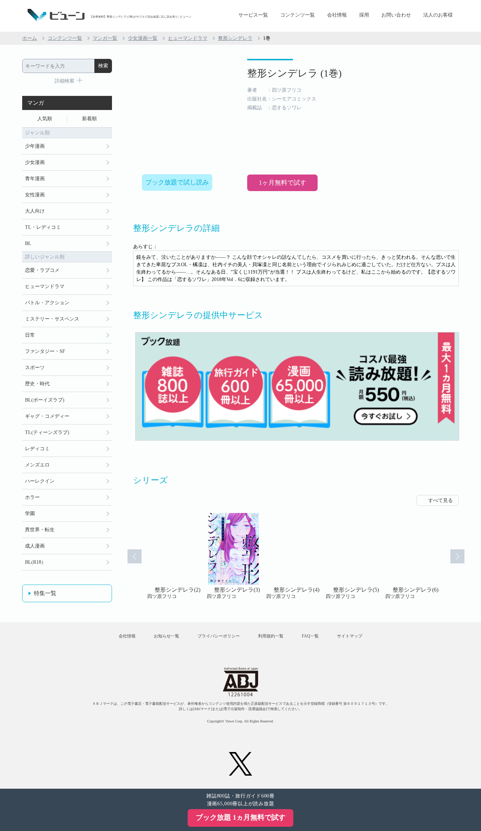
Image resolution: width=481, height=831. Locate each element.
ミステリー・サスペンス (52, 319)
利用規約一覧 (270, 636)
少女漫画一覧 (142, 38)
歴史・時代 (37, 383)
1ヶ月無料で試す (282, 182)
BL (28, 243)
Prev (134, 556)
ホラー (32, 497)
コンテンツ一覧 (297, 15)
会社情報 (337, 15)
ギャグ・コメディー (47, 416)
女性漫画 (35, 194)
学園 (30, 513)
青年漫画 (35, 178)
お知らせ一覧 (166, 636)
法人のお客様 (438, 15)
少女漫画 (35, 162)
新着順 (89, 118)
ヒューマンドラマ (187, 38)
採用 (364, 15)
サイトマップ (349, 636)
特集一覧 (45, 593)
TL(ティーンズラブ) (47, 432)
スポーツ (35, 367)
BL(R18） (35, 562)
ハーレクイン (40, 481)
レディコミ (37, 448)
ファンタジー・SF (45, 351)
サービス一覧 (253, 15)
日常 (30, 335)
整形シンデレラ (235, 38)
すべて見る (440, 500)
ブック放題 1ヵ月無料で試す (241, 817)
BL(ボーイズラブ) (44, 400)
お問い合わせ (396, 15)
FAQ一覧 (310, 636)
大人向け (35, 211)
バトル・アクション (47, 302)
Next (457, 556)
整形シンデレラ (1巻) (294, 73)
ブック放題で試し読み (177, 182)
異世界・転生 (40, 529)
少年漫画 (35, 146)
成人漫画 (35, 546)
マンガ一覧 (105, 38)
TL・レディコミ (43, 227)
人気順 (44, 118)
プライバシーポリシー (219, 636)
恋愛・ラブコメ (42, 270)
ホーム (29, 38)
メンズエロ (37, 465)
